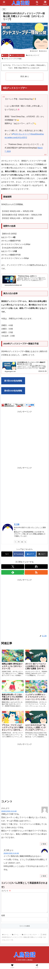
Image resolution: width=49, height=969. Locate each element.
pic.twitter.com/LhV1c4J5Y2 (16, 137)
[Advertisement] (24, 438)
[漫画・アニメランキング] (7, 405)
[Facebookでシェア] (8, 728)
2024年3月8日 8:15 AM (9, 811)
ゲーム (6, 55)
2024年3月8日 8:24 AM (11, 853)
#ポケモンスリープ (22, 134)
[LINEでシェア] (8, 735)
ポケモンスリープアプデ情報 (12, 59)
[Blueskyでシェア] (30, 722)
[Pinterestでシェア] (19, 735)
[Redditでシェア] (30, 728)
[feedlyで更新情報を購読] (22, 541)
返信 (44, 844)
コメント (6, 891)
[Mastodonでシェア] (19, 722)
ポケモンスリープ (33, 55)
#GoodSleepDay (37, 134)
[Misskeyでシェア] (41, 722)
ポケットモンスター (18, 55)
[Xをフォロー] (15, 541)
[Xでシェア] (8, 722)
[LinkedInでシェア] (30, 735)
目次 (22, 76)
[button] (42, 554)
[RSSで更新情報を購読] (25, 541)
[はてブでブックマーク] (41, 728)
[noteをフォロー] (18, 541)
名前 (3, 915)
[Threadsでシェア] (19, 728)
